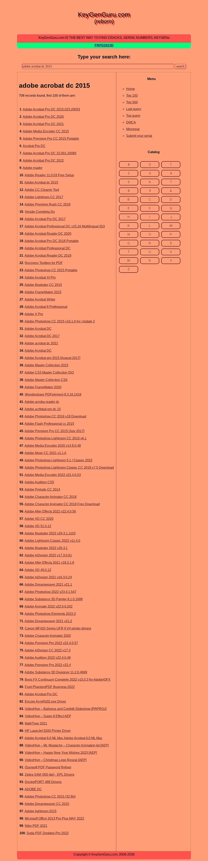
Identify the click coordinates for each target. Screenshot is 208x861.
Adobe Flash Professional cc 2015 (49, 423)
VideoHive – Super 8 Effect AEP (48, 716)
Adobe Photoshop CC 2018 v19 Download (55, 416)
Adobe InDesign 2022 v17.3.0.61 (48, 555)
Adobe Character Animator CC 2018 (51, 497)
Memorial (133, 129)
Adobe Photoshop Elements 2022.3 (50, 613)
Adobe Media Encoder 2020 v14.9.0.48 (53, 445)
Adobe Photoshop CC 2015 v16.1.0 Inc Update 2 (60, 321)
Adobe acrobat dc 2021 (41, 343)
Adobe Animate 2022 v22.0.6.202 (49, 606)
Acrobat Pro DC (34, 146)
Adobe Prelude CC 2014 (42, 489)
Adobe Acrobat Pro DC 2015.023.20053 (51, 109)
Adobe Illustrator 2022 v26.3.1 (46, 548)
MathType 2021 (36, 723)
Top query (133, 115)
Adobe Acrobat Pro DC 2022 (43, 160)
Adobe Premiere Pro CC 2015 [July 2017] (54, 431)
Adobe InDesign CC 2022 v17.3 (47, 650)
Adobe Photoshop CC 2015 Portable (51, 270)
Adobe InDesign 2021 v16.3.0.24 (48, 577)
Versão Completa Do (40, 211)
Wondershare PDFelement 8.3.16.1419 (53, 394)
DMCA (131, 122)
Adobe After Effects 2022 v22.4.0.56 (50, 511)
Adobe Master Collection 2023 (46, 365)
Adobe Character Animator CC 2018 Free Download (62, 504)
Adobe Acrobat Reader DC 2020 (48, 233)
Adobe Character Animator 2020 (48, 635)
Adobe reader (32, 168)
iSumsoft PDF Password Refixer (48, 767)
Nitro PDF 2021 (36, 825)
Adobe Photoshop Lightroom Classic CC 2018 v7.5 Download (69, 467)
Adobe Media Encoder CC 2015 (46, 131)
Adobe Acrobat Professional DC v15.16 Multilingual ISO (65, 226)
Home (130, 89)
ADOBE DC (33, 789)
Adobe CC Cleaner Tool (42, 189)
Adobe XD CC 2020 (39, 518)
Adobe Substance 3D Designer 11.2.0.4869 (56, 672)
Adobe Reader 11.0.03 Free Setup (49, 175)
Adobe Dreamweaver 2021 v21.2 (48, 621)
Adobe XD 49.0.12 (38, 570)
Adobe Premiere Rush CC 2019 (47, 204)
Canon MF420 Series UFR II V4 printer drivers (58, 628)
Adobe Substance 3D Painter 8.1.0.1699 (54, 599)
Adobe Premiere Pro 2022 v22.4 (48, 665)
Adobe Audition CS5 (39, 482)
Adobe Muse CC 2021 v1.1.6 (45, 453)
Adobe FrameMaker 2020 (43, 387)
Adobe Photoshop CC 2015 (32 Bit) (50, 796)
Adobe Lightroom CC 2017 (44, 197)
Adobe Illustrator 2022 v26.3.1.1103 (50, 533)
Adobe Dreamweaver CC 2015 (47, 804)
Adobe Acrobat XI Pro (40, 277)
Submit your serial (139, 135)
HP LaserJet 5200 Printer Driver (48, 730)
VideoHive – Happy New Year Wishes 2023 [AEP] (61, 752)
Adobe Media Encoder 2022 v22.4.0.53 (53, 475)
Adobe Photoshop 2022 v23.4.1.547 (50, 592)
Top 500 (132, 102)
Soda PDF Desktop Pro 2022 (48, 833)
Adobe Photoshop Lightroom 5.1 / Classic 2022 (58, 460)
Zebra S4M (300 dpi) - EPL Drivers (49, 774)
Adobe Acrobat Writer (40, 299)
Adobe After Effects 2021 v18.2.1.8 (49, 562)
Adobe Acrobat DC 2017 (42, 336)
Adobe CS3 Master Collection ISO (49, 372)
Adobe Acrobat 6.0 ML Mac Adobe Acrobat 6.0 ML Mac (63, 738)
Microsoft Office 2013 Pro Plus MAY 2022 (54, 818)
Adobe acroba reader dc (42, 401)
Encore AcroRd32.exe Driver (45, 701)
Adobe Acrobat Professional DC (47, 248)
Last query (133, 109)
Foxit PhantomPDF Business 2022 (50, 687)
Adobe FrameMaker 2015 (43, 292)
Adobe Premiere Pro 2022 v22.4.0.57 (51, 643)
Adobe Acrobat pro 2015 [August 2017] (52, 358)
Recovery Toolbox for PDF (44, 263)
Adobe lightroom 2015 (40, 811)
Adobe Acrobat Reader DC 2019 (48, 255)
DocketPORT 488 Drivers (43, 782)
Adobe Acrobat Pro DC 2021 (43, 124)
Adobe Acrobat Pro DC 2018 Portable (52, 241)
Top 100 (132, 95)
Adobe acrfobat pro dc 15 (43, 409)
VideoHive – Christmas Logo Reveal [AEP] (56, 760)
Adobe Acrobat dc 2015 (41, 182)
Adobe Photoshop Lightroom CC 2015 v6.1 (56, 438)
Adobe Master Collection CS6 (46, 380)
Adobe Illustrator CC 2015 (43, 285)
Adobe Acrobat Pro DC (41, 694)
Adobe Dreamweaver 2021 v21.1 (48, 584)
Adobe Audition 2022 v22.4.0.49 (48, 657)
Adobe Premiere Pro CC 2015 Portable (51, 138)
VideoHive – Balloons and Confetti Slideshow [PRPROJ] (65, 709)
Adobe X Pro (34, 314)
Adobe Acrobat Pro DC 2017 (45, 219)
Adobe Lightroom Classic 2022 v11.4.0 (52, 540)
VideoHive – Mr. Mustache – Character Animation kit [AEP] (67, 745)
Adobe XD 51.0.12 (38, 526)
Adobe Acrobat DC (38, 328)
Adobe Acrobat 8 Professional (46, 306)
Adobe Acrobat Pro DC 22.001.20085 (49, 153)
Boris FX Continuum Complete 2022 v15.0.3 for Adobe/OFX (67, 679)
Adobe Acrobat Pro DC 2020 (43, 116)
